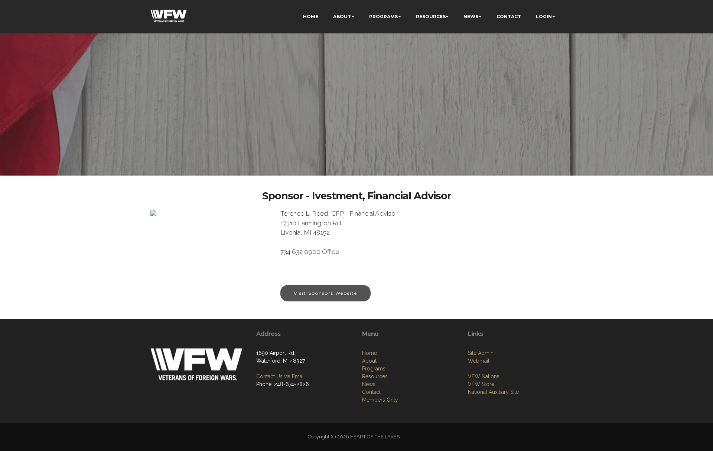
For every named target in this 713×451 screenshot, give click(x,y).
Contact (371, 392)
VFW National (484, 376)
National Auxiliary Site (493, 392)
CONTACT (509, 16)
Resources (375, 376)
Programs (373, 369)
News (368, 384)
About (369, 361)
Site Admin (481, 353)
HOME (310, 16)
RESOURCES (431, 16)
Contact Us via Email (280, 376)
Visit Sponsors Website (325, 293)
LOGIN (544, 16)
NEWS (470, 16)
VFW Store (481, 384)
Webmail (478, 361)
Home (369, 353)
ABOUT (342, 16)
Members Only (380, 400)
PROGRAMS (383, 16)
